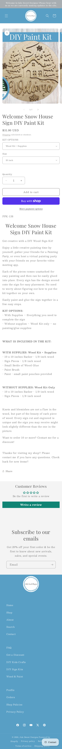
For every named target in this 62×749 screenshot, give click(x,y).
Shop (9, 612)
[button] (6, 15)
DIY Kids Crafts (16, 662)
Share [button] (9, 471)
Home (9, 605)
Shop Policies (14, 704)
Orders (10, 697)
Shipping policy (42, 745)
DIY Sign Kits (14, 669)
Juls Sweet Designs (29, 737)
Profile (10, 690)
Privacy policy (28, 741)
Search (10, 627)
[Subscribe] (51, 564)
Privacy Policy (15, 712)
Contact (11, 634)
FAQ (9, 647)
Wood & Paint (14, 676)
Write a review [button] (31, 505)
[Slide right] (37, 109)
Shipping (6, 134)
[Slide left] (24, 109)
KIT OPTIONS (10, 140)
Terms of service (23, 745)
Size (4, 154)
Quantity (7, 174)
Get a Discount (15, 655)
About (10, 620)
